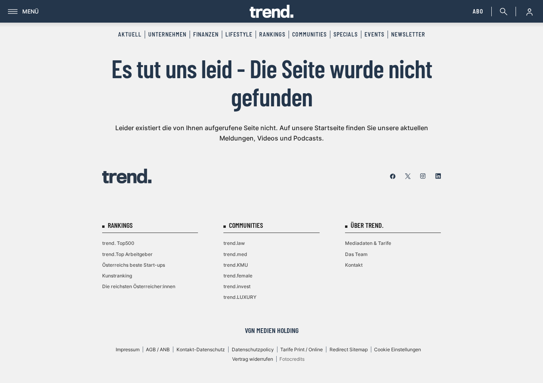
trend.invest (236, 286)
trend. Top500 (118, 243)
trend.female (237, 276)
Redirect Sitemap (349, 349)
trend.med (235, 254)
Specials (346, 34)
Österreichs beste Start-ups (133, 265)
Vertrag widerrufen (252, 359)
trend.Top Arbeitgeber (127, 254)
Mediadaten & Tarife (368, 243)
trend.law (234, 243)
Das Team (356, 254)
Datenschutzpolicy (253, 349)
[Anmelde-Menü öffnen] (529, 11)
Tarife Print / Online (301, 349)
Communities (309, 34)
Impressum (128, 349)
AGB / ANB (158, 349)
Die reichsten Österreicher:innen (138, 286)
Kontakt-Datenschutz (200, 349)
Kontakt (354, 265)
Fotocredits (291, 359)
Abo (478, 11)
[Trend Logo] (126, 176)
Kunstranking (117, 276)
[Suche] (502, 11)
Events (374, 34)
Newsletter (408, 34)
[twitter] (408, 176)
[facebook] (393, 176)
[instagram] (423, 176)
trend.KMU (235, 265)
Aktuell (130, 34)
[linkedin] (438, 176)
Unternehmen (167, 34)
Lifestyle (238, 34)
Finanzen (206, 34)
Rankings (272, 34)
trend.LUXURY (239, 297)
